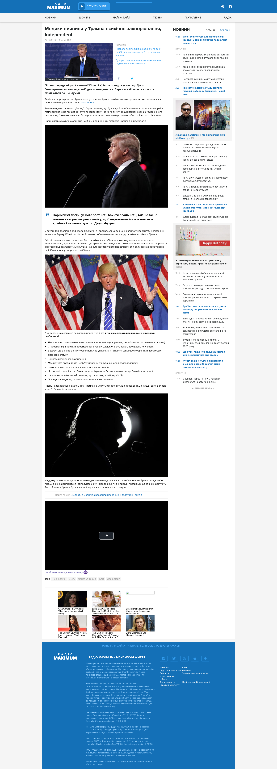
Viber (86, 572)
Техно (157, 17)
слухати (97, 6)
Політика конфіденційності (196, 682)
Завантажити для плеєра (195, 673)
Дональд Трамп (87, 579)
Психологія (59, 579)
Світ (101, 579)
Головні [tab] (225, 30)
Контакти (186, 670)
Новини (50, 17)
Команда (164, 667)
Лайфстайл (121, 17)
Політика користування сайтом (167, 676)
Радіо (228, 17)
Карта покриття (168, 682)
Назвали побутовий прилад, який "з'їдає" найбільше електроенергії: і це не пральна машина (139, 52)
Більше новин (204, 388)
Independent (88, 102)
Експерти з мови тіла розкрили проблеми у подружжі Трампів (107, 495)
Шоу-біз (84, 17)
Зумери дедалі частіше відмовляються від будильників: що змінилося (138, 62)
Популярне (193, 17)
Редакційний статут (170, 685)
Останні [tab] (210, 30)
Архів (185, 667)
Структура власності (170, 670)
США (72, 579)
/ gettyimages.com (70, 79)
